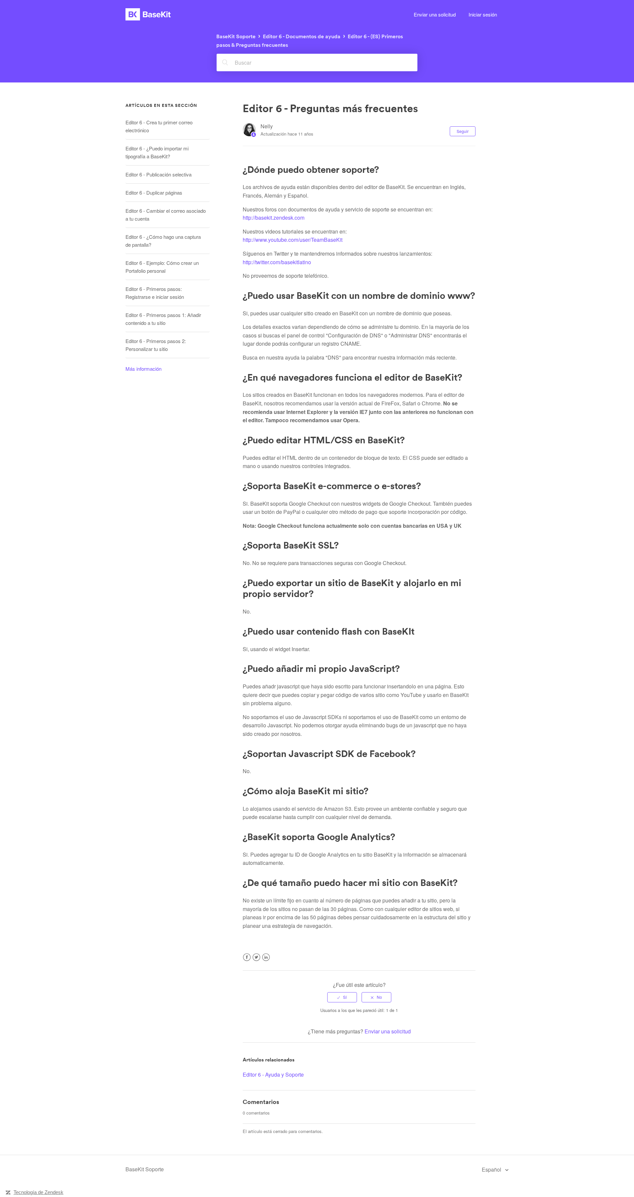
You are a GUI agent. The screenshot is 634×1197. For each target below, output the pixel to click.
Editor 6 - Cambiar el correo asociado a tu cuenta (165, 214)
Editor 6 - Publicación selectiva (158, 174)
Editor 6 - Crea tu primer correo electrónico (159, 126)
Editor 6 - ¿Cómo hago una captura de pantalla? (163, 240)
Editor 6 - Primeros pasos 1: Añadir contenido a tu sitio (163, 318)
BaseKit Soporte (236, 36)
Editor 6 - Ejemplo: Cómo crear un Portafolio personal (162, 266)
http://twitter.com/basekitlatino (277, 262)
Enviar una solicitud (435, 14)
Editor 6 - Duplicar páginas (153, 192)
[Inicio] (148, 14)
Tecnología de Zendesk (38, 1192)
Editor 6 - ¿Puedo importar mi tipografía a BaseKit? (157, 152)
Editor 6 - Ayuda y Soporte (273, 1074)
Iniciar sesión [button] (483, 14)
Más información (143, 368)
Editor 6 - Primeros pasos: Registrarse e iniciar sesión (154, 292)
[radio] (342, 997)
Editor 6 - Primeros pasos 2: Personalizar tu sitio (155, 344)
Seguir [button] (463, 131)
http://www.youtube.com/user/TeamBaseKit (292, 239)
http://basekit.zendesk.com (273, 217)
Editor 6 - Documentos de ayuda (301, 36)
